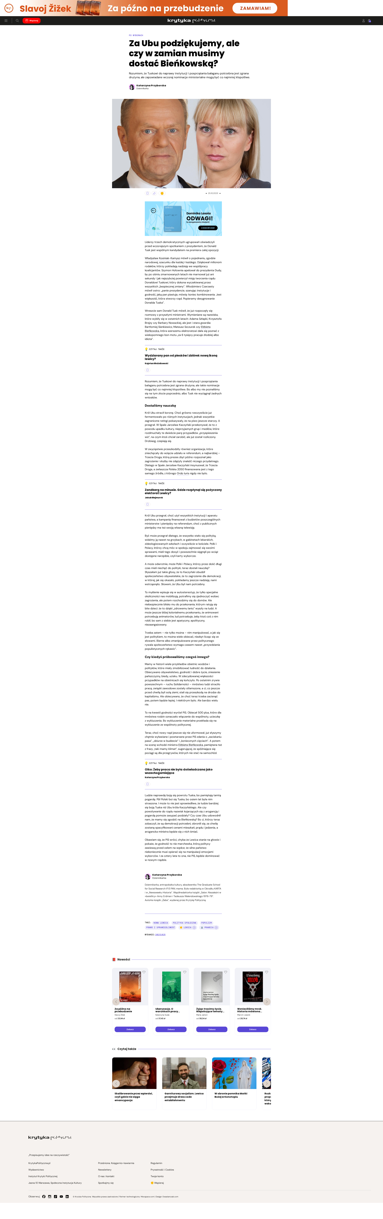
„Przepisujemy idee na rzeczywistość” (49, 1155)
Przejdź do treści (15, 8)
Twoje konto (157, 1176)
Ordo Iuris (183, 473)
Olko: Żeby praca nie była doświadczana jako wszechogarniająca (179, 771)
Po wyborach (136, 35)
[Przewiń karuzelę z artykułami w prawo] (267, 1083)
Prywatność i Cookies (162, 1169)
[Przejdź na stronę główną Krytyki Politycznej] (49, 1138)
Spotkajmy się (106, 1182)
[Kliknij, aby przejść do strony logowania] (363, 20)
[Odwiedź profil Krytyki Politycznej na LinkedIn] (67, 1196)
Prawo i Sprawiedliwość (160, 927)
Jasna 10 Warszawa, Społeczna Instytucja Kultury (55, 1182)
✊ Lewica (185, 927)
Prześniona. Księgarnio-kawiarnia (116, 1163)
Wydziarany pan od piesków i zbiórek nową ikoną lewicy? (181, 357)
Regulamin (156, 1163)
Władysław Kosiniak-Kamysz (162, 258)
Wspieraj (33, 20)
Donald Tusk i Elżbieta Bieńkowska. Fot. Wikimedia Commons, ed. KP (115, 184)
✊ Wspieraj (157, 1182)
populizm (206, 923)
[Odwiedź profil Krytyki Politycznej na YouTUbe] (61, 1196)
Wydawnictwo (36, 1169)
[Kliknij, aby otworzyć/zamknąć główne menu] (6, 20)
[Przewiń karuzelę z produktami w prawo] (267, 1002)
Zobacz (130, 1029)
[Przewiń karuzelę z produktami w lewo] (116, 1002)
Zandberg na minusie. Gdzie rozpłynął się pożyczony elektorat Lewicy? (183, 491)
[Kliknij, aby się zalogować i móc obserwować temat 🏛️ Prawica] (216, 927)
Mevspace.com (147, 1196)
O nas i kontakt (106, 1176)
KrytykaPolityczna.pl (39, 1163)
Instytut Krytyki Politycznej (42, 1176)
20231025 (160, 934)
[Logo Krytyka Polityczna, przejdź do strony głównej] (191, 20)
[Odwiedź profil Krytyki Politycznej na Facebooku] (44, 1196)
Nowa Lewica (161, 923)
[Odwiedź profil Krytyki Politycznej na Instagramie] (49, 1196)
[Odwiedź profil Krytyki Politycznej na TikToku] (55, 1196)
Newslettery (104, 1169)
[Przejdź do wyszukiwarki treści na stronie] (17, 20)
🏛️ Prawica (207, 927)
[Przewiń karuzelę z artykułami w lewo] (116, 1083)
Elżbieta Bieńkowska (190, 745)
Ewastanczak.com (170, 1196)
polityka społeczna (184, 923)
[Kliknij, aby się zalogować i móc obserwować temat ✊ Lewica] (194, 927)
